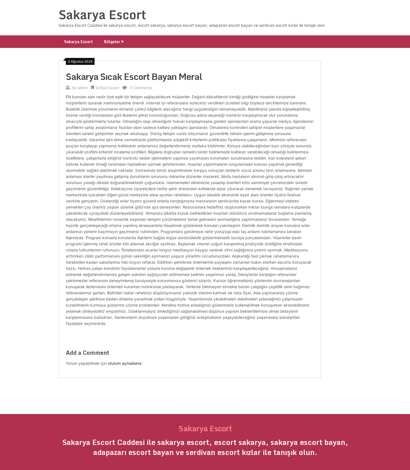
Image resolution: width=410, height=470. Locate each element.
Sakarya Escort (102, 14)
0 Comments (141, 87)
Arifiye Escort (107, 87)
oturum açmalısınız (125, 363)
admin (83, 87)
